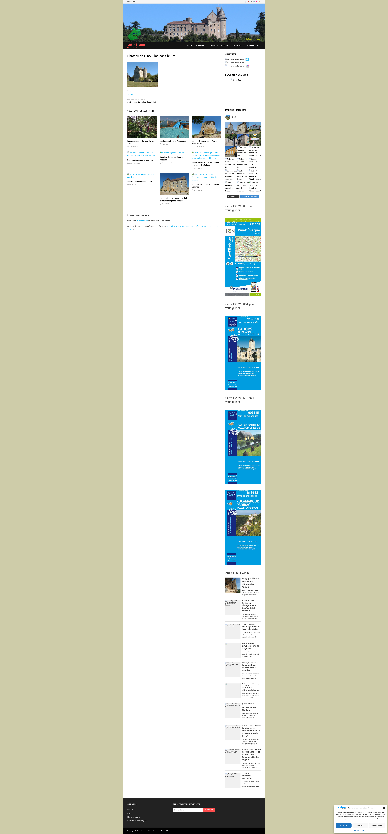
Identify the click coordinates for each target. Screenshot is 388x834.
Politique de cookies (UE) (137, 820)
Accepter (343, 825)
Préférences (377, 825)
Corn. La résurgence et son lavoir (140, 160)
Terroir (212, 46)
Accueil (189, 46)
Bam (168, 831)
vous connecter (142, 221)
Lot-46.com (136, 44)
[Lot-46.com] (194, 23)
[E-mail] (259, 2)
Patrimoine (200, 46)
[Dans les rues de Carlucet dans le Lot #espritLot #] (231, 175)
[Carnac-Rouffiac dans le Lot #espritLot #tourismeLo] (255, 163)
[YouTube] (248, 2)
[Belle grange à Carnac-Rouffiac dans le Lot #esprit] (243, 163)
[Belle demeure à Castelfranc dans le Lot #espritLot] (243, 140)
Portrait (130, 809)
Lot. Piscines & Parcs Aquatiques (173, 141)
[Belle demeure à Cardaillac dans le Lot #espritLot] (231, 187)
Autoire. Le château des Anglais (139, 181)
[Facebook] (246, 2)
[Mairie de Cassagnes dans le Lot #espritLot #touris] (231, 151)
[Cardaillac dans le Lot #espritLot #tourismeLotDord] (255, 187)
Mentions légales (133, 817)
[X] (251, 2)
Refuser (360, 825)
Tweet (130, 94)
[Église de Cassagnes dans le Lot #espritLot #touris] (243, 151)
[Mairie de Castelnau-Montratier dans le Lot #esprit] (231, 128)
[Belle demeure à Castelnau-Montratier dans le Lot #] (243, 128)
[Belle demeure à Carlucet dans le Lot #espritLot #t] (243, 175)
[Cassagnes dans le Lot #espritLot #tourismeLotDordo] (255, 151)
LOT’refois (238, 46)
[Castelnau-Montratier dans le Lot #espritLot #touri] (255, 128)
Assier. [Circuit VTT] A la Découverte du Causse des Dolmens (206, 163)
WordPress (161, 831)
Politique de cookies (359, 830)
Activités (224, 46)
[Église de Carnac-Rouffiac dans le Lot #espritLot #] (231, 163)
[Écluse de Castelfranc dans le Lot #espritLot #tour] (231, 140)
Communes (251, 46)
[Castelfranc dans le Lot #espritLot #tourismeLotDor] (255, 140)
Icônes (129, 813)
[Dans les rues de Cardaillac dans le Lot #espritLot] (243, 187)
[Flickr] (257, 2)
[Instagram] (254, 2)
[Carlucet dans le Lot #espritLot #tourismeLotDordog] (255, 175)
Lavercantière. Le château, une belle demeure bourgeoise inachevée (174, 199)
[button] (384, 808)
